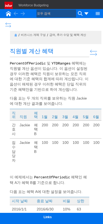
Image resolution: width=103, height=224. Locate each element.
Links (48, 217)
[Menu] (97, 13)
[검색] (79, 14)
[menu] (86, 14)
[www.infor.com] (9, 5)
